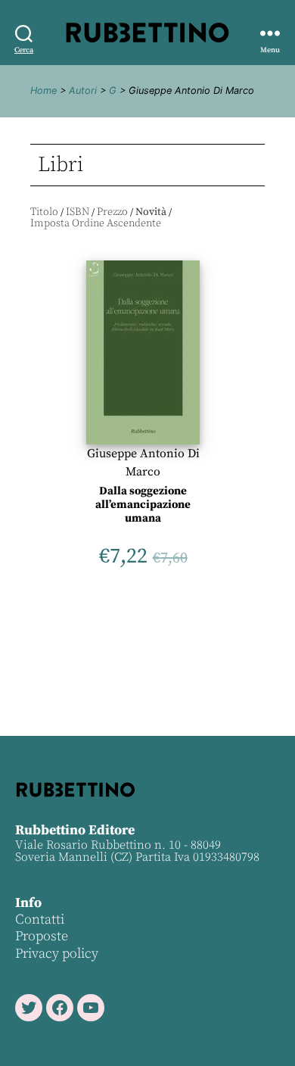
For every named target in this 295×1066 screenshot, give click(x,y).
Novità (150, 212)
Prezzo (112, 212)
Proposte (41, 936)
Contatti (39, 919)
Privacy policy (56, 953)
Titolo (44, 212)
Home (43, 90)
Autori (83, 90)
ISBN (77, 212)
